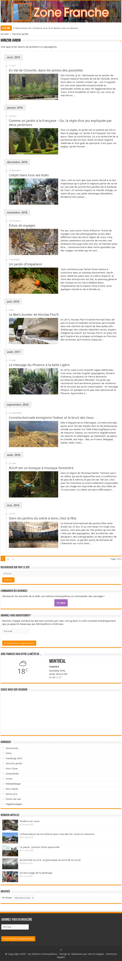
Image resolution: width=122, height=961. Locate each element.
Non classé (12, 788)
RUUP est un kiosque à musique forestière (41, 468)
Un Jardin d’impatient (25, 264)
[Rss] (61, 950)
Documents (12, 748)
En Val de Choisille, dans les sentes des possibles (46, 70)
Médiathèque (13, 783)
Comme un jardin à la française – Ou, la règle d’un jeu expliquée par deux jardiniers (60, 122)
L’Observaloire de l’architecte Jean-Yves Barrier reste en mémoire (45, 28)
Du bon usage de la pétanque (36, 872)
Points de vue (13, 798)
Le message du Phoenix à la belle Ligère (39, 365)
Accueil (4, 33)
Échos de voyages (22, 225)
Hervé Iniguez (96, 953)
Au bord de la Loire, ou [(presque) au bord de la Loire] (50, 859)
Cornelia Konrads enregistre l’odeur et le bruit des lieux (51, 417)
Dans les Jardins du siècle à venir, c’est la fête (42, 518)
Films (9, 753)
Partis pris (11, 793)
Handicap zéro (14, 758)
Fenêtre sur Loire (29, 821)
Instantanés (12, 773)
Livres (9, 778)
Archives (7, 897)
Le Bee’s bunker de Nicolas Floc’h (34, 314)
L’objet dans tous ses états (29, 175)
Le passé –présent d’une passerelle (40, 847)
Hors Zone (12, 768)
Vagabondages (14, 804)
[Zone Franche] (61, 11)
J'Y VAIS (61, 602)
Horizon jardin (14, 763)
